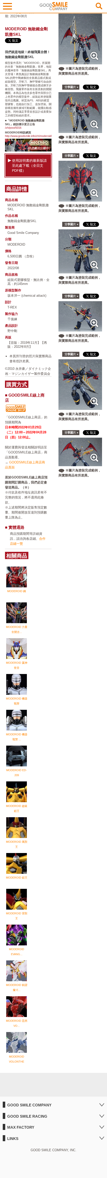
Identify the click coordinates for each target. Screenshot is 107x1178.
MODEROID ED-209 (16, 773)
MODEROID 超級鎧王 (16, 808)
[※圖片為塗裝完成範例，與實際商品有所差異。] (80, 62)
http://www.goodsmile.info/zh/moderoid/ (28, 135)
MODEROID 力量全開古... (16, 629)
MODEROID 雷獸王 (16, 916)
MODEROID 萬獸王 (16, 844)
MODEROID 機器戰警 (16, 701)
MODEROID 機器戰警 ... (16, 737)
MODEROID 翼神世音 (16, 665)
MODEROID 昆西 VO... (16, 1023)
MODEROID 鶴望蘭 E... (16, 987)
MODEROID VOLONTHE (16, 1059)
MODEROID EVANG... (16, 952)
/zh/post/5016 (13, 127)
